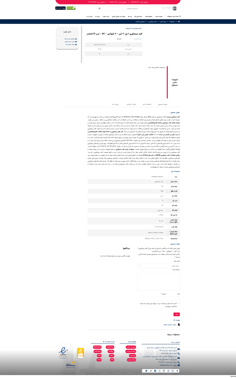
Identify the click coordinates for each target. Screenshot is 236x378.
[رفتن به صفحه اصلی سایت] (169, 8)
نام (178, 294)
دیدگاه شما (176, 270)
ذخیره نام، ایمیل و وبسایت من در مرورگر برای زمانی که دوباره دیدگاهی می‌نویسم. (158, 305)
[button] (99, 8)
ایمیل (163, 294)
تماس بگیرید (67, 32)
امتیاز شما (177, 261)
